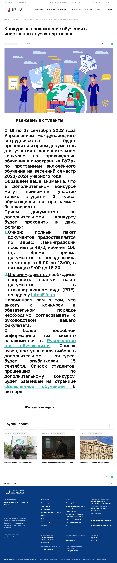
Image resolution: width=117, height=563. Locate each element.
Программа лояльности (73, 519)
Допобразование (76, 9)
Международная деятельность (51, 522)
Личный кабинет (71, 511)
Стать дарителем (96, 513)
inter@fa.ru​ (43, 294)
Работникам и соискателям (50, 519)
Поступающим (50, 9)
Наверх (107, 477)
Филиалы (44, 525)
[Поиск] (86, 2)
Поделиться (106, 44)
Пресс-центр (22, 2)
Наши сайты (10, 2)
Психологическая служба (74, 526)
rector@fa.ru (94, 540)
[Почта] (90, 2)
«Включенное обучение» (38, 386)
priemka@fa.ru (45, 542)
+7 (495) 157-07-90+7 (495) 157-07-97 (47, 538)
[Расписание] (72, 2)
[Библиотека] (76, 2)
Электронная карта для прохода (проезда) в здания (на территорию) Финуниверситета (101, 501)
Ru (96, 2)
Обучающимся (62, 9)
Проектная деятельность (74, 522)
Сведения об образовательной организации (75, 507)
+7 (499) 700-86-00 (72, 551)
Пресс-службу (19, 523)
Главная (6, 19)
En (99, 2)
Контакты (94, 517)
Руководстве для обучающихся (40, 343)
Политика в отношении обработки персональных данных (20, 559)
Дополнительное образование (51, 512)
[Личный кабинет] (83, 2)
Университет (39, 9)
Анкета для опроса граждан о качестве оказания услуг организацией (100, 508)
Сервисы (68, 500)
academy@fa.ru (71, 540)
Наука (98, 9)
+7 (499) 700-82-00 (96, 538)
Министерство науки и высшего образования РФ (101, 521)
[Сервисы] (79, 2)
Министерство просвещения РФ (101, 525)
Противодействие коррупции (75, 503)
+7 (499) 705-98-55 (47, 549)
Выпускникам (89, 9)
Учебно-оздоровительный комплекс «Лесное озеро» (74, 515)
